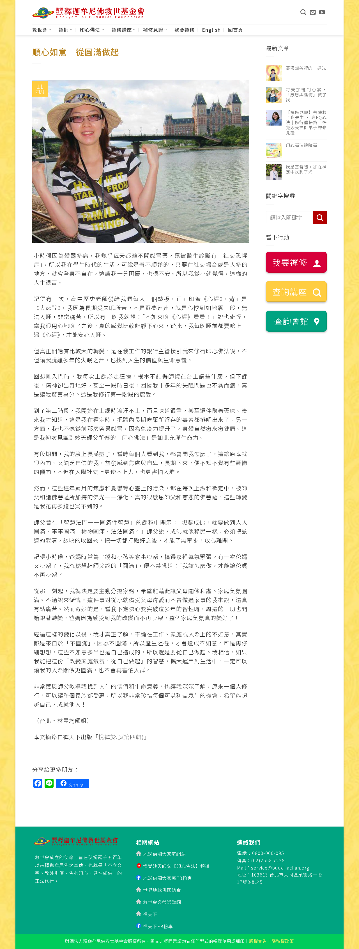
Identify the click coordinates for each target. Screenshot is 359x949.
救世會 (39, 29)
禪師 (64, 29)
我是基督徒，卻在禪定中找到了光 (306, 169)
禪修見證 (153, 29)
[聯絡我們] (313, 12)
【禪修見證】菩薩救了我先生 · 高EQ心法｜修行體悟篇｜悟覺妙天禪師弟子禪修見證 (306, 122)
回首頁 (235, 29)
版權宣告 (258, 941)
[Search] (303, 12)
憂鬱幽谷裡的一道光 (306, 67)
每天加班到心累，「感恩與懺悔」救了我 (306, 94)
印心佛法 (90, 29)
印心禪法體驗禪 (301, 145)
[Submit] (320, 217)
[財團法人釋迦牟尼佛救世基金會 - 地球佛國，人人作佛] (88, 13)
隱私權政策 (282, 941)
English (211, 29)
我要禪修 (184, 29)
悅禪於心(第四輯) (121, 737)
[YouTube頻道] (322, 12)
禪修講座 (122, 29)
